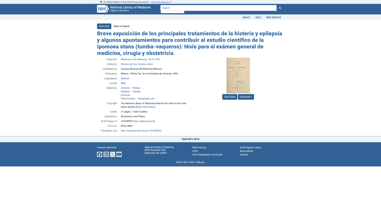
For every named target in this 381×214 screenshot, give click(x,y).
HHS (191, 162)
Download (245, 96)
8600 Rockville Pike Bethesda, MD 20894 (156, 151)
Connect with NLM (106, 147)
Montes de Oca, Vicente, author (137, 64)
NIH (185, 162)
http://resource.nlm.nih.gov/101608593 (141, 130)
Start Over (104, 26)
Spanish (125, 78)
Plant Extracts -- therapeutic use (137, 98)
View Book (229, 96)
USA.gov (200, 162)
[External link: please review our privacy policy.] (99, 154)
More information (145, 107)
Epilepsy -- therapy (131, 91)
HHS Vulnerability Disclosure (207, 154)
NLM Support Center (250, 147)
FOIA (194, 151)
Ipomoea (125, 95)
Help (258, 17)
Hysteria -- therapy (130, 87)
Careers (244, 154)
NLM (178, 162)
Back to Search (121, 26)
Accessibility (246, 151)
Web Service (273, 17)
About (246, 17)
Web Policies (199, 147)
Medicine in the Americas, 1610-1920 (140, 59)
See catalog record (144, 121)
